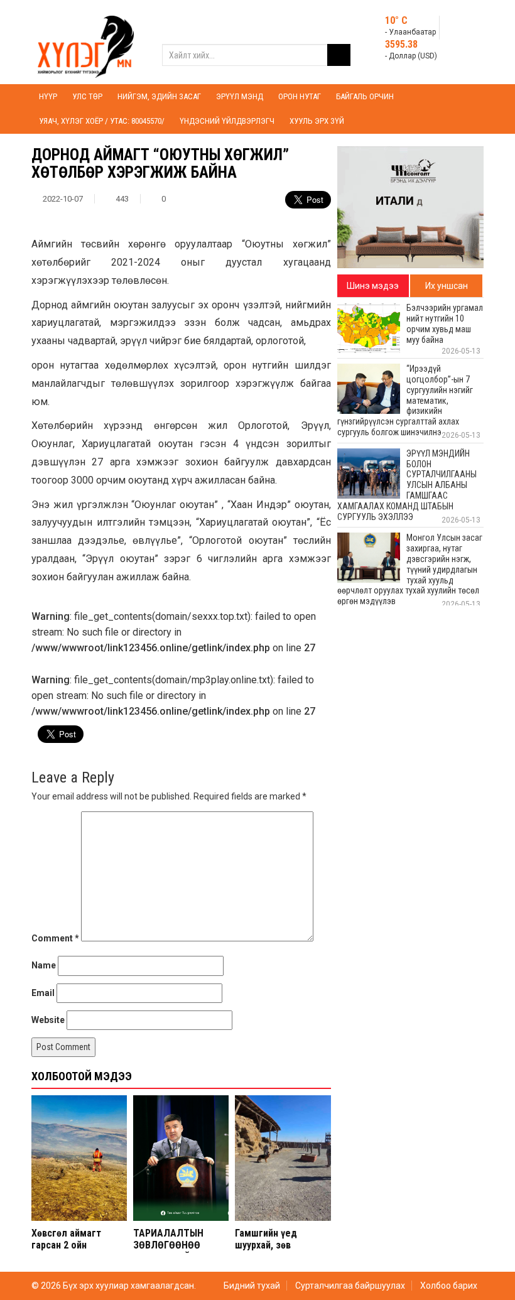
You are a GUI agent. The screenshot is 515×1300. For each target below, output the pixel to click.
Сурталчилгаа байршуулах (350, 1286)
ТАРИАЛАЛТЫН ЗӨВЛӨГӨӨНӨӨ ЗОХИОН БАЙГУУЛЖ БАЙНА (177, 1251)
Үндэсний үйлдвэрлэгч (227, 121)
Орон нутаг (299, 96)
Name (43, 965)
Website (48, 1020)
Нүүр (48, 96)
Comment (55, 938)
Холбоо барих (448, 1286)
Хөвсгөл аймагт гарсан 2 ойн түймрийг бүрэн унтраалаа (66, 1251)
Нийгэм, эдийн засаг (159, 96)
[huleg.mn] (86, 41)
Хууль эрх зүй (317, 121)
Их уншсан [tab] (446, 286)
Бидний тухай (252, 1286)
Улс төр (87, 96)
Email (43, 993)
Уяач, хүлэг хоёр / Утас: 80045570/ (102, 121)
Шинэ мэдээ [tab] (373, 286)
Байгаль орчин (365, 96)
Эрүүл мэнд (239, 96)
